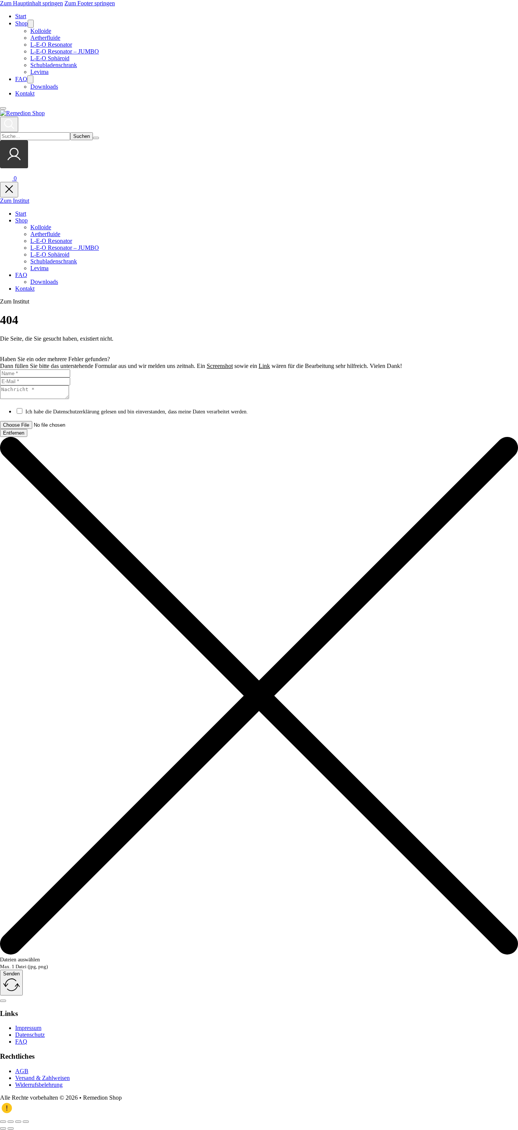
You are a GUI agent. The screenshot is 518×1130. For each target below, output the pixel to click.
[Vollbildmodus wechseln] (11, 1122)
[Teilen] (18, 1122)
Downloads (44, 86)
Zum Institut (14, 200)
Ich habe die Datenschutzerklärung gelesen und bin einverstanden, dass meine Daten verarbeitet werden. (136, 412)
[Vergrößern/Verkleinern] (3, 1122)
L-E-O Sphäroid (49, 58)
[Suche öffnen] (9, 124)
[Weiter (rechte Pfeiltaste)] (11, 1128)
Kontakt (25, 93)
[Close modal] (3, 1001)
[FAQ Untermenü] (30, 79)
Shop (21, 23)
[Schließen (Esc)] (26, 1122)
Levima (39, 72)
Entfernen (13, 433)
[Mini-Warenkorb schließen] (9, 189)
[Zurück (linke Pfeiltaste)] (3, 1128)
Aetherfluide (45, 37)
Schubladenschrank (53, 65)
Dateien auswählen (20, 960)
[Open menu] (3, 108)
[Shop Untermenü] (31, 24)
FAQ (21, 79)
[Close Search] (96, 138)
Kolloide (40, 31)
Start (20, 16)
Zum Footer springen (89, 3)
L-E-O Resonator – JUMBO (64, 51)
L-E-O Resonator (51, 44)
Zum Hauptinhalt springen (31, 3)
